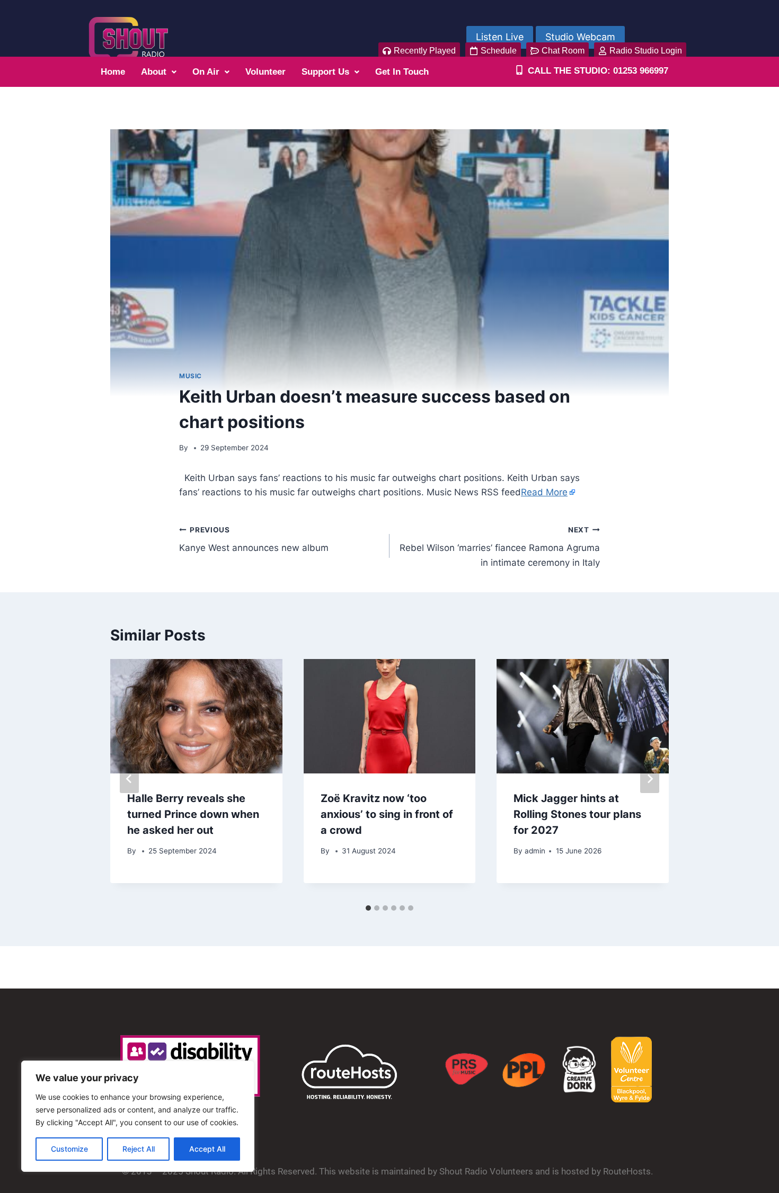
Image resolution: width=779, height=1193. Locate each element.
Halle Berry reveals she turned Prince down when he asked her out (193, 814)
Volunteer (265, 72)
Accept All (207, 1148)
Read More (544, 492)
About (153, 72)
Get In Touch (402, 72)
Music (190, 376)
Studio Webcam (580, 36)
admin (535, 851)
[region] (137, 1116)
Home (113, 72)
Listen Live (500, 36)
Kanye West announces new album (254, 540)
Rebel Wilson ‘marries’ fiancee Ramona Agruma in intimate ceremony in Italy (500, 547)
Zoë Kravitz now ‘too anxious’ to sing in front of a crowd (387, 814)
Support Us (325, 72)
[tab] (368, 908)
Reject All (138, 1148)
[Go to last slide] (129, 778)
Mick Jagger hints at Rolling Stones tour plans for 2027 (577, 814)
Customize (69, 1148)
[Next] (649, 778)
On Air (205, 72)
